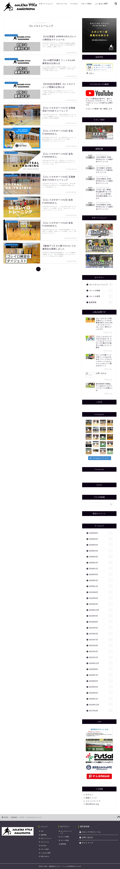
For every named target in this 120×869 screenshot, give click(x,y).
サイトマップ (87, 843)
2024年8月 (100, 592)
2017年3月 (100, 711)
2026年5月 (100, 545)
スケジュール (61, 4)
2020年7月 (100, 675)
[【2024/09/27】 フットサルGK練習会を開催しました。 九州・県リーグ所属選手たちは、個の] (96, 423)
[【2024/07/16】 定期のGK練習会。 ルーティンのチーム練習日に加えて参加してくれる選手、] (96, 437)
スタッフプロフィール (91, 832)
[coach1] (99, 132)
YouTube (74, 4)
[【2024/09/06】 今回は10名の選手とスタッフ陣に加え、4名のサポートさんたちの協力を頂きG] (110, 423)
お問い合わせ (26, 8)
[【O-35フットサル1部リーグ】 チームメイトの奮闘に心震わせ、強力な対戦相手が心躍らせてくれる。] (103, 444)
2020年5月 (100, 687)
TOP (22, 4)
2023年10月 (100, 610)
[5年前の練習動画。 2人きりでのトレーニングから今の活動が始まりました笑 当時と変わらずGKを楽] (103, 437)
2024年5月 (100, 598)
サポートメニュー (46, 4)
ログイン (89, 795)
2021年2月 (100, 651)
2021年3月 (100, 645)
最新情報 (31, 4)
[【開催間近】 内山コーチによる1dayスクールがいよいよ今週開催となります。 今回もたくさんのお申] (89, 444)
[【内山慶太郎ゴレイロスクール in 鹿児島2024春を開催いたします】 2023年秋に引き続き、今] (96, 451)
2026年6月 (100, 539)
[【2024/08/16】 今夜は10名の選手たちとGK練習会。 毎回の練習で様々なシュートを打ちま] (103, 430)
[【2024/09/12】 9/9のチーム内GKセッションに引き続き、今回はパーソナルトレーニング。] (103, 423)
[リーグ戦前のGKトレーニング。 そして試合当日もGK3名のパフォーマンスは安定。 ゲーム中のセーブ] (96, 444)
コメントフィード (93, 801)
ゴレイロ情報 (100, 290)
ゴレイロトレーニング (100, 284)
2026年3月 (100, 557)
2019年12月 (100, 705)
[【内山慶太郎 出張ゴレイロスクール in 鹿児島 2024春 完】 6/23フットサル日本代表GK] (110, 437)
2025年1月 (100, 586)
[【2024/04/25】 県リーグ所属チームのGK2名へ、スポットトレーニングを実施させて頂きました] (110, 451)
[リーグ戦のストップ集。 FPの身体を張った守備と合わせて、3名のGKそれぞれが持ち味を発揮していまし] (89, 430)
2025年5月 (100, 574)
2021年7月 (100, 640)
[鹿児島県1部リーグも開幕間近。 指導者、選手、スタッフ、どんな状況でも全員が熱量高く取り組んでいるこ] (103, 451)
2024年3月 (100, 604)
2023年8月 (100, 622)
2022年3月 (100, 634)
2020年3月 (100, 693)
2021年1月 (100, 657)
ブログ (22, 817)
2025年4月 (100, 580)
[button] (90, 73)
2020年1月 (100, 699)
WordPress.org (92, 804)
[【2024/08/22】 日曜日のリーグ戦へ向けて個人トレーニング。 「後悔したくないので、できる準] (96, 430)
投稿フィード (91, 798)
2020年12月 (100, 663)
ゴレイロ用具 (100, 296)
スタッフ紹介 (86, 4)
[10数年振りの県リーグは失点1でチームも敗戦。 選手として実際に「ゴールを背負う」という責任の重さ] (89, 451)
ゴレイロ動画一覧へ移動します (100, 109)
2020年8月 (100, 669)
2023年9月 (100, 616)
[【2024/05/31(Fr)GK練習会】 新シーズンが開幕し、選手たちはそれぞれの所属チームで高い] (110, 444)
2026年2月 (100, 563)
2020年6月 (100, 681)
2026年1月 (100, 569)
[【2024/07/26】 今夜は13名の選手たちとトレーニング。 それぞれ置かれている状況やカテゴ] (110, 430)
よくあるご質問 (101, 4)
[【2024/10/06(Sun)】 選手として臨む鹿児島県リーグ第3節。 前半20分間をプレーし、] (89, 423)
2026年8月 (100, 533)
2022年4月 (100, 628)
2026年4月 (100, 551)
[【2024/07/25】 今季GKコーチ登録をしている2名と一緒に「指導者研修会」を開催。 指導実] (89, 437)
